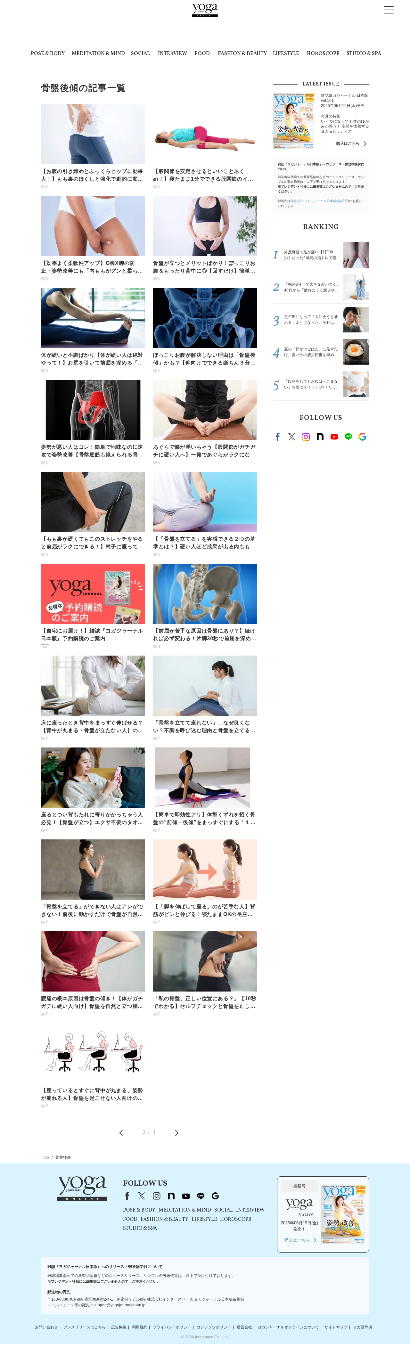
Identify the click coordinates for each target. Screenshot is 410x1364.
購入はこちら (347, 143)
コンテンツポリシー (214, 1327)
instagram (306, 437)
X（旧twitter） (292, 437)
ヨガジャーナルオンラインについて (288, 1327)
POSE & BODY (48, 53)
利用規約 (139, 1327)
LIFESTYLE (286, 53)
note (320, 437)
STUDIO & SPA (364, 53)
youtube (186, 1196)
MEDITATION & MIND (98, 53)
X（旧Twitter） (141, 1196)
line (348, 437)
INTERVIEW (172, 53)
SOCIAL (140, 53)
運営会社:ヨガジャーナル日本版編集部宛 (320, 201)
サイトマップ (336, 1327)
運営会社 (244, 1327)
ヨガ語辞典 (362, 1327)
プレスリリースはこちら (84, 1327)
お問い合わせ (46, 1327)
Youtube (334, 437)
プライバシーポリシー (172, 1327)
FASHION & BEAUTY (242, 53)
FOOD (202, 53)
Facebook (278, 437)
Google (362, 437)
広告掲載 (119, 1327)
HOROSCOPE (323, 53)
